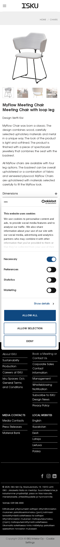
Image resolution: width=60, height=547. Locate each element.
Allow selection (30, 328)
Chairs (54, 20)
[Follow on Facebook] (42, 477)
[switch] (51, 269)
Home (43, 20)
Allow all (30, 315)
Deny (30, 341)
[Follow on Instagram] (48, 477)
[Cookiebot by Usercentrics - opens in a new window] (42, 202)
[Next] (56, 95)
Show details (42, 304)
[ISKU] (30, 6)
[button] (4, 6)
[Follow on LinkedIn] (54, 477)
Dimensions (10, 194)
